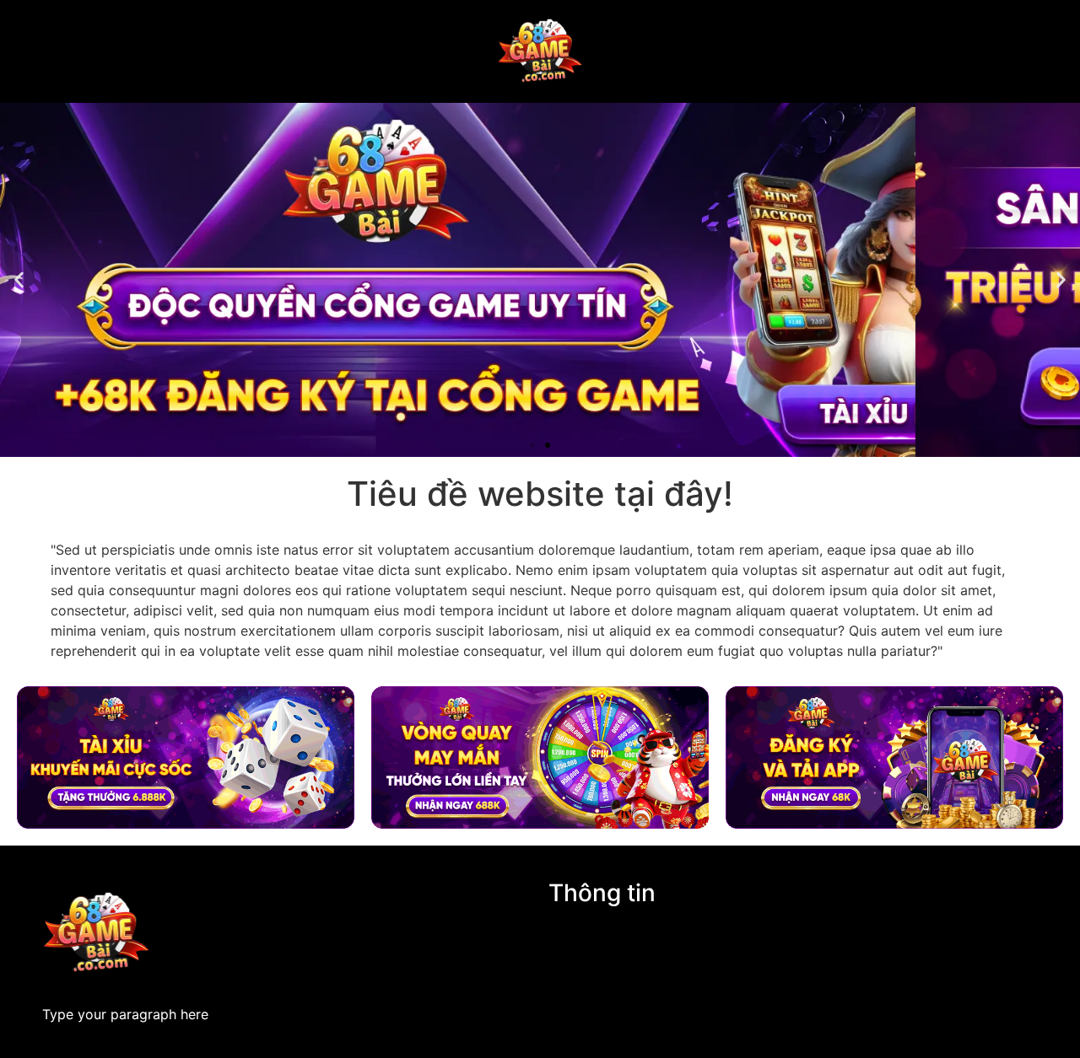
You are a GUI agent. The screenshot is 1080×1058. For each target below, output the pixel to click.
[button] (19, 280)
